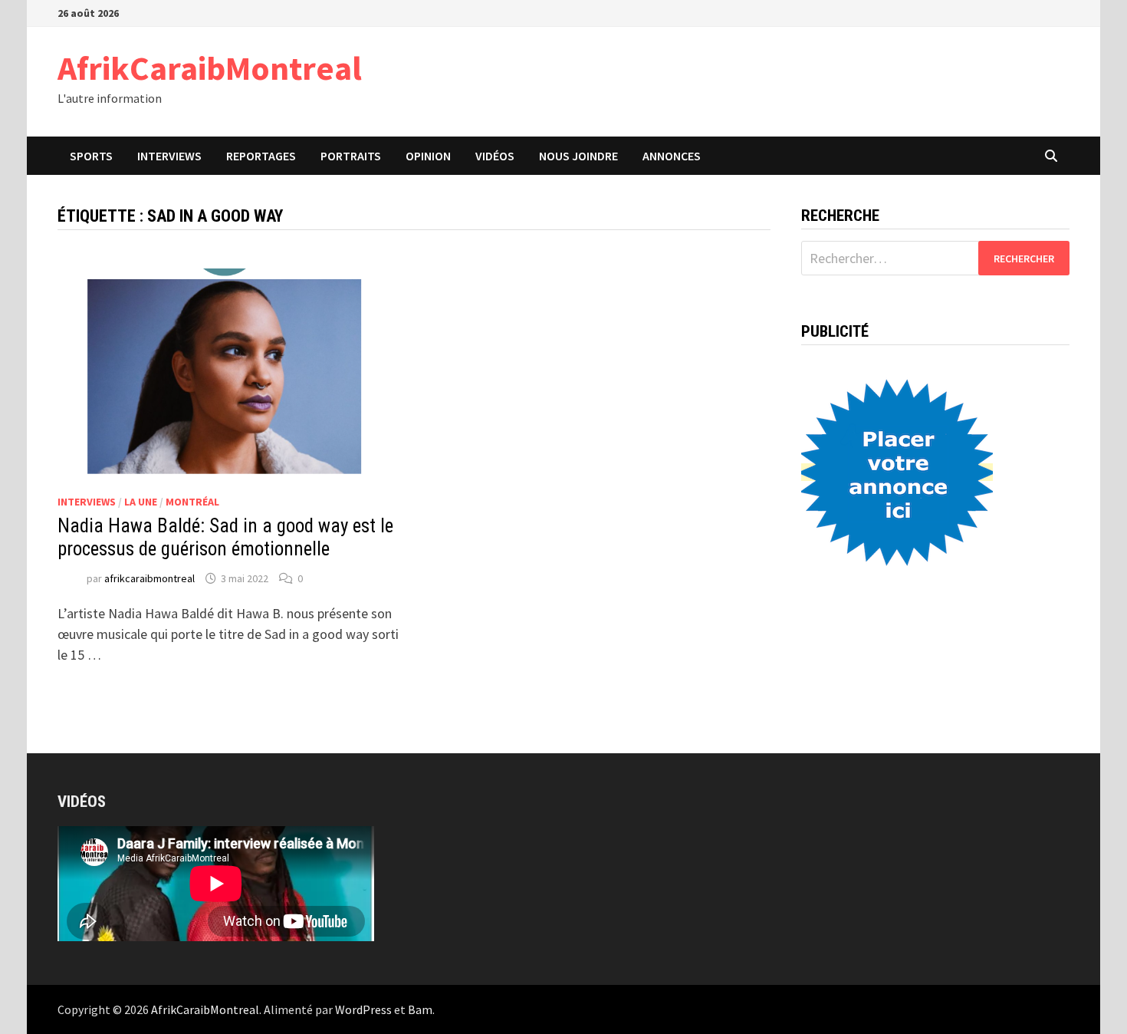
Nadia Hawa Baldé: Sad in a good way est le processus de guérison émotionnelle (225, 537)
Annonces (671, 155)
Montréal (192, 502)
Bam (420, 1009)
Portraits (350, 155)
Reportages (261, 155)
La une (140, 502)
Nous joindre (578, 155)
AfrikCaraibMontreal (210, 68)
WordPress (363, 1009)
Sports (91, 155)
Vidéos (494, 155)
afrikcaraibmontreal (149, 578)
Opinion (428, 155)
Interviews (169, 155)
